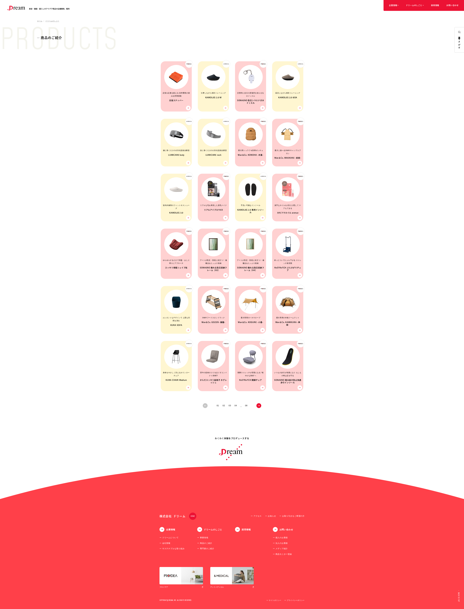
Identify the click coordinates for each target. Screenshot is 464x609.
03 (230, 406)
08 (246, 406)
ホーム (39, 21)
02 (224, 406)
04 (236, 406)
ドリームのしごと (52, 21)
